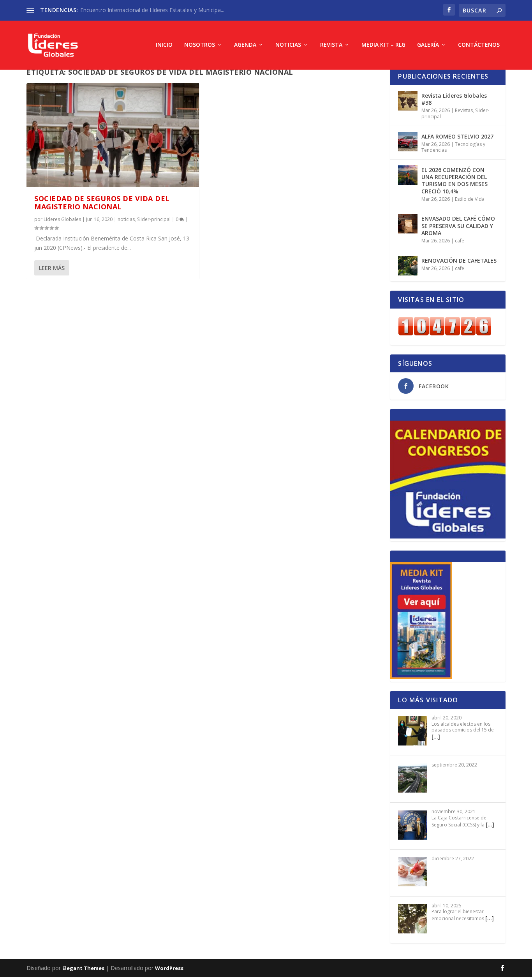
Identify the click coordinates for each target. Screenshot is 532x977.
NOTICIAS (288, 45)
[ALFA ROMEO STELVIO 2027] (407, 141)
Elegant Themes (83, 968)
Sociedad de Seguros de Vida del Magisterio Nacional (102, 203)
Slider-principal (154, 219)
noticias (126, 219)
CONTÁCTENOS (479, 45)
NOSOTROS (199, 45)
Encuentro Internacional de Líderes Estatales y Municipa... (152, 10)
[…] (436, 736)
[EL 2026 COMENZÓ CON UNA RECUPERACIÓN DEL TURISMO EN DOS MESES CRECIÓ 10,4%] (407, 175)
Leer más (52, 268)
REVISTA (331, 45)
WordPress (169, 968)
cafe (459, 240)
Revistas (464, 110)
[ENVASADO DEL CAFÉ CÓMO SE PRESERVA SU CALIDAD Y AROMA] (407, 223)
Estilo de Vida (469, 199)
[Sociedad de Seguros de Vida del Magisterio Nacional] (112, 135)
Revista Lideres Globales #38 (454, 99)
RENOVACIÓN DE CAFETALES (459, 260)
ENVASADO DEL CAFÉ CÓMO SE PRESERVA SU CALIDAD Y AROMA (458, 225)
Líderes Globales (62, 219)
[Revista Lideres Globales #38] (407, 101)
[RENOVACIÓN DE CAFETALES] (407, 265)
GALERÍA (428, 45)
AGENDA (245, 45)
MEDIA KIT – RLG (383, 45)
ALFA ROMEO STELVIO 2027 (457, 136)
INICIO (164, 45)
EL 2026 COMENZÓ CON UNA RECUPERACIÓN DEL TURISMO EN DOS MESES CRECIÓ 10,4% (454, 180)
